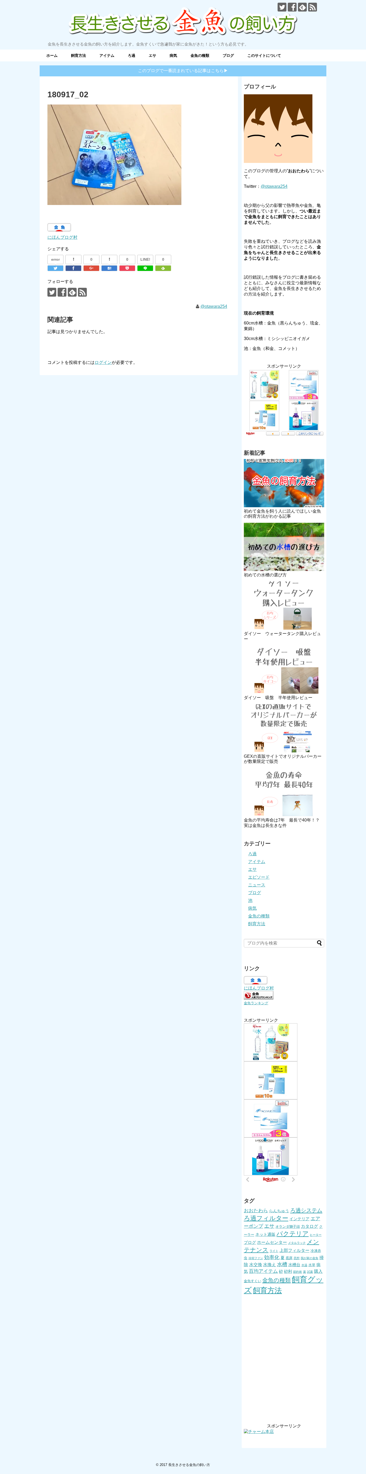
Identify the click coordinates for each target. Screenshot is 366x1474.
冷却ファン (255, 1258)
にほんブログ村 (62, 237)
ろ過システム (306, 1210)
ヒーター (316, 1234)
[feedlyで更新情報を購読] (302, 7)
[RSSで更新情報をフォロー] (312, 7)
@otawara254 (213, 306)
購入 (318, 1271)
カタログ (309, 1226)
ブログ (228, 55)
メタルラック (297, 1242)
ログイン (103, 362)
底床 (289, 1258)
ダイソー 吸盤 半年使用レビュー (278, 697)
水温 (304, 1265)
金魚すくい (252, 1281)
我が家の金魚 (309, 1258)
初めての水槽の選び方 (265, 575)
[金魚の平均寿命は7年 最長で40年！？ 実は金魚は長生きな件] (284, 792)
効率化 (271, 1257)
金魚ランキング (256, 1003)
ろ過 (131, 55)
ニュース (256, 885)
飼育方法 (78, 55)
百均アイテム (263, 1271)
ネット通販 (265, 1234)
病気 (173, 55)
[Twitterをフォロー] (282, 7)
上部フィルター (294, 1250)
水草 (311, 1265)
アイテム (106, 55)
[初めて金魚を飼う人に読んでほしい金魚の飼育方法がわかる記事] (284, 483)
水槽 (282, 1264)
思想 (297, 1258)
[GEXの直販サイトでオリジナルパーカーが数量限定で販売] (284, 728)
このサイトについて (264, 55)
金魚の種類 (200, 55)
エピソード (259, 877)
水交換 (255, 1264)
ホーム (52, 55)
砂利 (288, 1271)
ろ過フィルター (266, 1218)
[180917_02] (109, 268)
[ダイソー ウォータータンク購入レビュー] (284, 605)
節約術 (297, 1271)
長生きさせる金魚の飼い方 (189, 1465)
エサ (152, 55)
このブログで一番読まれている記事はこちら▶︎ (183, 70)
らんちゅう (279, 1211)
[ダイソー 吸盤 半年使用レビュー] (284, 669)
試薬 (310, 1271)
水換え (269, 1264)
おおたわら (256, 1210)
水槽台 (294, 1265)
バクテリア (293, 1233)
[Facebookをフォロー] (292, 7)
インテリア (299, 1219)
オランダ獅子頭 (287, 1227)
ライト (274, 1250)
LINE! (145, 259)
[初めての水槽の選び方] (284, 547)
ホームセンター (272, 1242)
